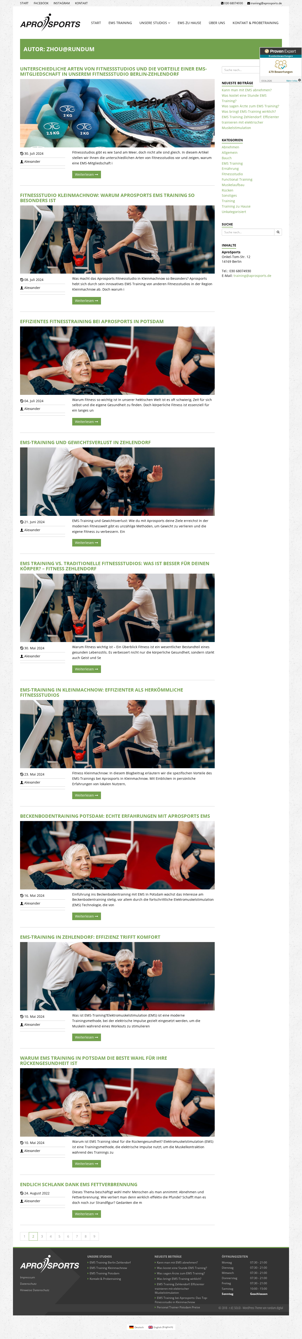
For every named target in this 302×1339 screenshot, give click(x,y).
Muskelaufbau (233, 185)
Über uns (217, 23)
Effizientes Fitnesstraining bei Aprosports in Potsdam (92, 321)
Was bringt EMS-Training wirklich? (249, 111)
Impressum (27, 1277)
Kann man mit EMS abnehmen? (247, 90)
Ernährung (230, 168)
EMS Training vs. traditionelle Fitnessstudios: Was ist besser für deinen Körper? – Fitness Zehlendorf (114, 566)
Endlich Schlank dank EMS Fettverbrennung (78, 1184)
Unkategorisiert (234, 211)
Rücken (227, 190)
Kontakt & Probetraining (255, 23)
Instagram (62, 3)
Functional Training (237, 179)
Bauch (227, 158)
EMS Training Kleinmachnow (108, 1268)
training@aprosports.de (252, 275)
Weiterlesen (85, 174)
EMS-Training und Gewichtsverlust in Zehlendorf (85, 442)
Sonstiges (229, 195)
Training (228, 201)
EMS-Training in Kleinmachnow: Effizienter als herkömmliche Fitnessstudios (101, 692)
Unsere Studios (153, 23)
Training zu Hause (236, 206)
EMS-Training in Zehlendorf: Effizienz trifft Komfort (90, 937)
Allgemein (230, 152)
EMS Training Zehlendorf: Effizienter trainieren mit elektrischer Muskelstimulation (250, 122)
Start (24, 3)
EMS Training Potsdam (104, 1273)
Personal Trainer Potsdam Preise (178, 1307)
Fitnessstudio (232, 174)
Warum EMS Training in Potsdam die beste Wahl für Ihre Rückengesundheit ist (93, 1060)
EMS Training (120, 23)
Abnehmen (230, 147)
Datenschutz (28, 1284)
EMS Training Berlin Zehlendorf (110, 1262)
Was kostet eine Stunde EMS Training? (182, 1268)
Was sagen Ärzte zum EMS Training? (250, 106)
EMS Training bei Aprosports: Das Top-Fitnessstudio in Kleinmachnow (181, 1300)
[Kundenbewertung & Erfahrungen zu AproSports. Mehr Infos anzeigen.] (281, 65)
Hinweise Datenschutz (34, 1290)
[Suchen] (278, 232)
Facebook (41, 3)
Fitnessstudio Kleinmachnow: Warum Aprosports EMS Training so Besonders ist (107, 198)
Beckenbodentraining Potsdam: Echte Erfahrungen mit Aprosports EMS (115, 816)
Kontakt (81, 3)
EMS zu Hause (189, 23)
